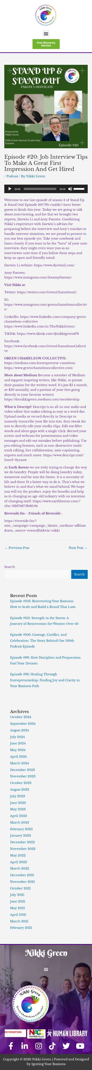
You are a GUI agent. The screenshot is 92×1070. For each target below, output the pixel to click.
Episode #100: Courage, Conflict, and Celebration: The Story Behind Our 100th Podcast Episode (42, 640)
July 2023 (17, 796)
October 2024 (20, 717)
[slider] (80, 188)
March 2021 (19, 921)
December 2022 (22, 842)
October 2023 (20, 783)
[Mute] (70, 189)
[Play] (10, 189)
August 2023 (19, 789)
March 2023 (19, 822)
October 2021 (20, 888)
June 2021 (17, 901)
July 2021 (17, 895)
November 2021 (22, 882)
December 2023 (22, 770)
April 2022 (18, 862)
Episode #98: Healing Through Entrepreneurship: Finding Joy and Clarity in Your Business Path (45, 680)
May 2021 (17, 908)
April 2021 (18, 915)
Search (9, 567)
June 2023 (18, 803)
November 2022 (23, 849)
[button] (46, 33)
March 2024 (19, 763)
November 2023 (23, 776)
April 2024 (18, 757)
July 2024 (17, 737)
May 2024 (17, 750)
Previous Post (17, 548)
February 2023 (21, 829)
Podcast (12, 176)
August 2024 (19, 730)
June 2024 (18, 743)
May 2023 (18, 809)
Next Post (78, 548)
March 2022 (19, 868)
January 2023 (20, 835)
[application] (46, 189)
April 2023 (18, 816)
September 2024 (23, 724)
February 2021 (21, 928)
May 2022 (18, 855)
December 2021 (22, 875)
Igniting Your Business (48, 1064)
